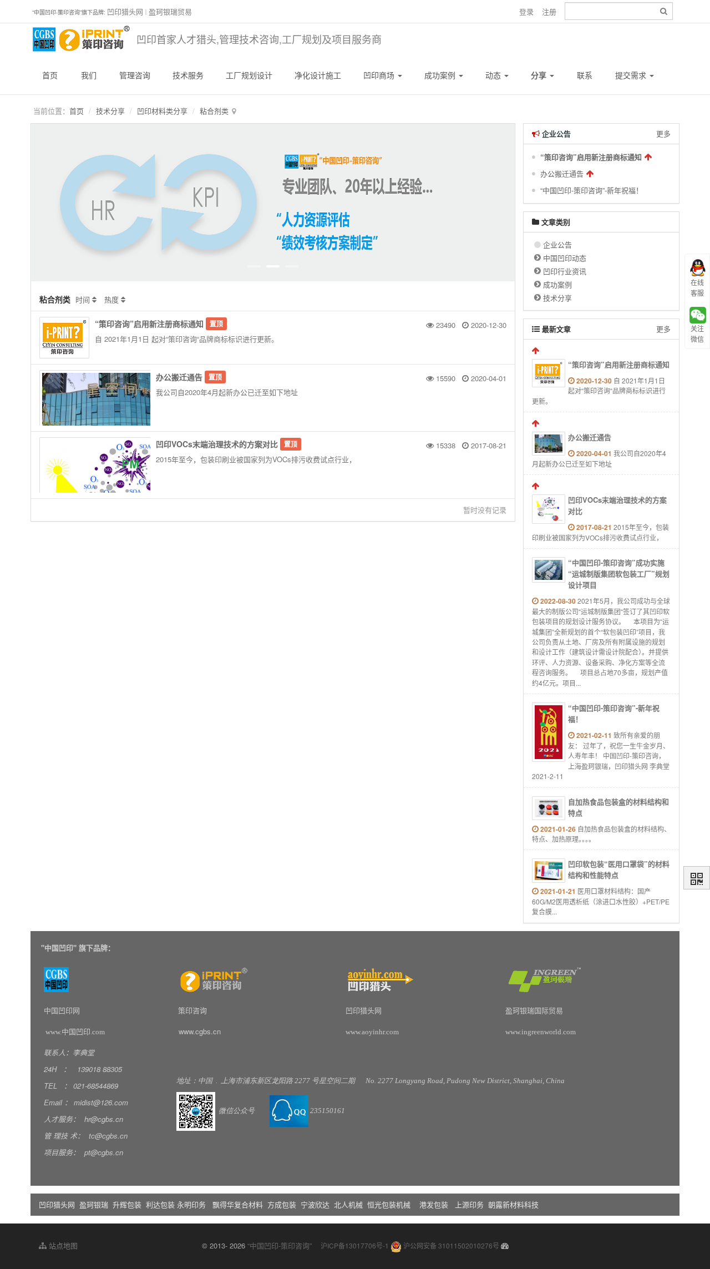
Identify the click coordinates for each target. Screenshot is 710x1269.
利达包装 (160, 1204)
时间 (82, 299)
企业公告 (557, 244)
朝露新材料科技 (513, 1204)
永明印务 (191, 1204)
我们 (89, 74)
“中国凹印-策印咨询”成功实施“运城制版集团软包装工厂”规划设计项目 (619, 573)
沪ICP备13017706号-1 (355, 1245)
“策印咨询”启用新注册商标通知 (149, 323)
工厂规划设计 (249, 74)
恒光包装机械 (388, 1204)
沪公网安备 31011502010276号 (450, 1245)
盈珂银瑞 (93, 1204)
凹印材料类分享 (162, 110)
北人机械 (349, 1204)
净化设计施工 (318, 74)
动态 (494, 74)
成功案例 (441, 74)
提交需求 (631, 74)
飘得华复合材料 (237, 1204)
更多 (663, 133)
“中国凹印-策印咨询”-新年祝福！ (591, 190)
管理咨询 (134, 74)
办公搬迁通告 (179, 376)
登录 (526, 11)
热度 (111, 299)
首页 (50, 74)
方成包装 (281, 1204)
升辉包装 (128, 1204)
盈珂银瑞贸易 (170, 11)
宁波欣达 (315, 1204)
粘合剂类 (214, 110)
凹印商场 (380, 74)
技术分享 (110, 110)
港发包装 (433, 1204)
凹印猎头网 (125, 11)
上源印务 (469, 1204)
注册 (549, 11)
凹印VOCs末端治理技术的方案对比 (217, 443)
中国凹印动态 (564, 257)
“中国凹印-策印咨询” (279, 1245)
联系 (584, 74)
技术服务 (188, 74)
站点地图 (62, 1245)
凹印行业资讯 (564, 271)
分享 (540, 74)
